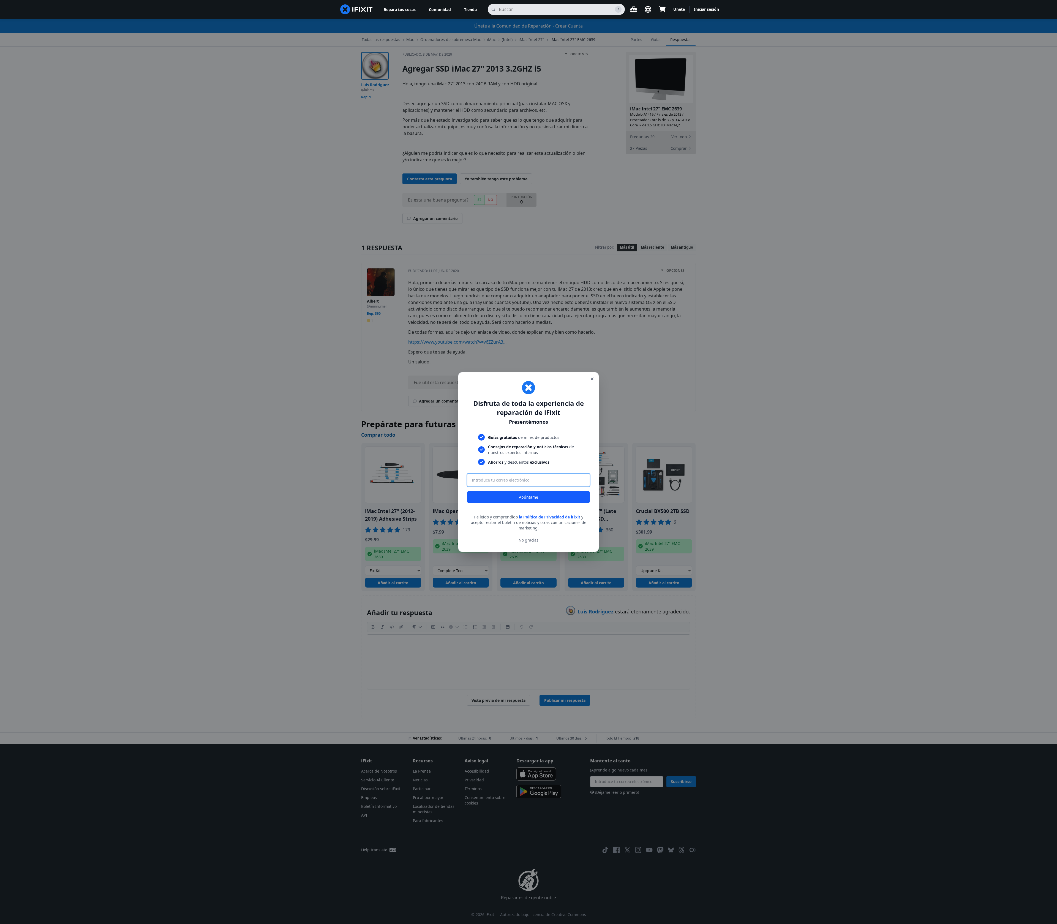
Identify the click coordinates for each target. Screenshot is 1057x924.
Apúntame (528, 497)
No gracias (528, 540)
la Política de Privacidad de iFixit (549, 517)
